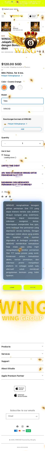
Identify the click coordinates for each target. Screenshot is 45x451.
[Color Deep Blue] (12, 87)
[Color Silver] (20, 87)
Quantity (5, 138)
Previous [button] (2, 3)
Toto (5, 101)
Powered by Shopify (29, 440)
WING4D (6, 109)
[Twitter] (6, 197)
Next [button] (43, 3)
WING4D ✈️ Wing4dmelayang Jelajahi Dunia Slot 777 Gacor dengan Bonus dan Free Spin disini (22, 3)
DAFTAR (32, 287)
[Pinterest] (10, 197)
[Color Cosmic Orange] (4, 87)
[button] (22, 165)
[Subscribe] (36, 416)
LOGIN (12, 287)
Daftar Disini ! (22, 5)
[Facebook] (3, 197)
